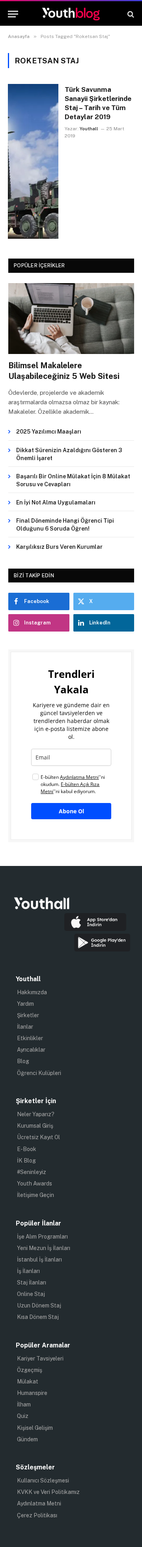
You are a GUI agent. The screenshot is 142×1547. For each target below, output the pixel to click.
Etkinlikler (30, 1038)
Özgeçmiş (29, 1370)
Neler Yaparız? (35, 1114)
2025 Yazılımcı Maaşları (48, 431)
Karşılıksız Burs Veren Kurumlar (59, 547)
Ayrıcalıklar (31, 1050)
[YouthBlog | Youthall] (71, 14)
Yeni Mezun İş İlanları (43, 1248)
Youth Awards (34, 1183)
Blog (23, 1061)
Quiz (22, 1416)
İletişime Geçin (35, 1195)
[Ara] (130, 14)
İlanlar (25, 1027)
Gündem (27, 1439)
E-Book (26, 1149)
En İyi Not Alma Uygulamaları (55, 502)
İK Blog (26, 1160)
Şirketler (28, 1015)
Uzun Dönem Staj (39, 1305)
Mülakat (27, 1381)
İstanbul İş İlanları (39, 1259)
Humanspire (32, 1393)
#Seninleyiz (31, 1172)
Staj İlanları (31, 1282)
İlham (24, 1404)
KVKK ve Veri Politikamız (48, 1492)
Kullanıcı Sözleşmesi (43, 1480)
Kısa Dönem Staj (38, 1317)
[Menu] (13, 14)
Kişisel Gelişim (35, 1428)
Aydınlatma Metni (39, 1503)
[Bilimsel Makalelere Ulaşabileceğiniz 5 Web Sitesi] (71, 318)
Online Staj (31, 1294)
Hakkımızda (32, 992)
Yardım (25, 1004)
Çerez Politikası (37, 1515)
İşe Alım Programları (42, 1236)
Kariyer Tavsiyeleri (40, 1358)
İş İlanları (28, 1271)
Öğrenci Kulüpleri (39, 1073)
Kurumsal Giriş (35, 1126)
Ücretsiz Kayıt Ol (38, 1137)
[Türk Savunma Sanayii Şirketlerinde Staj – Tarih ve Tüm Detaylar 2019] (33, 161)
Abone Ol (71, 811)
